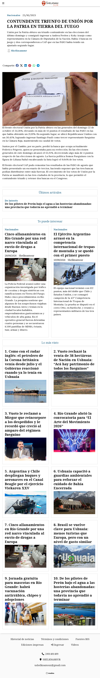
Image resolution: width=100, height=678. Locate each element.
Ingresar (59, 644)
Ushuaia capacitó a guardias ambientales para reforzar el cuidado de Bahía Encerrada (73, 479)
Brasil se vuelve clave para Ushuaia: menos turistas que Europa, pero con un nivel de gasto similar (73, 533)
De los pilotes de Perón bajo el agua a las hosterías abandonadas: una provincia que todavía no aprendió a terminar (48, 205)
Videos (75, 644)
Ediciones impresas (32, 644)
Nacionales (13, 15)
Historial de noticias (22, 639)
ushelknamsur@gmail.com (50, 665)
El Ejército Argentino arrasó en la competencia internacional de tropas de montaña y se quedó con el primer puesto (74, 245)
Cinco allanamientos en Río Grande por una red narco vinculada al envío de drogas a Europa (25, 242)
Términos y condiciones (55, 639)
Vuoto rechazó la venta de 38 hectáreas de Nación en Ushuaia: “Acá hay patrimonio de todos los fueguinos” (74, 360)
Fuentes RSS (82, 639)
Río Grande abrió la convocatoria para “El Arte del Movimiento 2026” (73, 419)
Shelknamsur (19, 50)
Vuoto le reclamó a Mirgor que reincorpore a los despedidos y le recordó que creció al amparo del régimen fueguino (25, 424)
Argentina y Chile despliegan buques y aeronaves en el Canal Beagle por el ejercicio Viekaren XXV (24, 479)
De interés (11, 200)
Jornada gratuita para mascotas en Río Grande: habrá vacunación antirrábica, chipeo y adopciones (23, 589)
